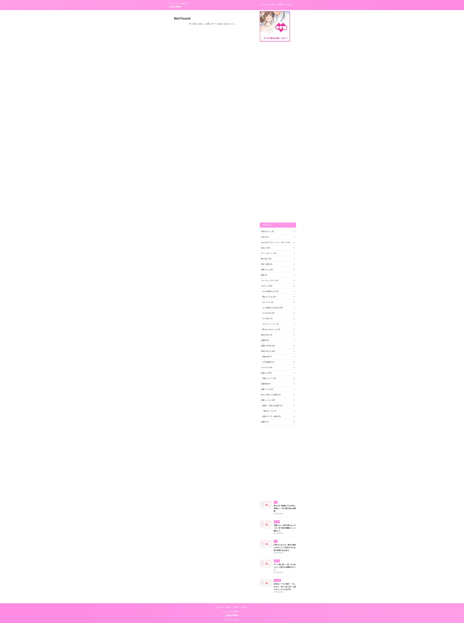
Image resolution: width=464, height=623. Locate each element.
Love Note (175, 6)
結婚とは (289, 4)
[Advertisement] (278, 132)
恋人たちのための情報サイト (232, 611)
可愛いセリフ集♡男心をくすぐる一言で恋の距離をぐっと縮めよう (285, 528)
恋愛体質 (280, 4)
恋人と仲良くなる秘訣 (267, 4)
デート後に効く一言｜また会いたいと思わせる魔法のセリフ (285, 567)
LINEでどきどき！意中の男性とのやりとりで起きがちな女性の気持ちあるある (285, 547)
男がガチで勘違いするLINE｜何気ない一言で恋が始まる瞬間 (285, 508)
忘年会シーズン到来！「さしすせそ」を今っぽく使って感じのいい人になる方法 (285, 586)
